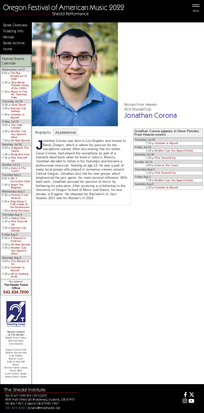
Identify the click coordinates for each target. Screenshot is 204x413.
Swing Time (18, 218)
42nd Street (18, 104)
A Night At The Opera (20, 149)
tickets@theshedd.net (44, 408)
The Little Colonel (16, 126)
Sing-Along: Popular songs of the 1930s (20, 85)
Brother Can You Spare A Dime (18, 134)
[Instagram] (184, 401)
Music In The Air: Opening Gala (19, 94)
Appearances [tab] (65, 132)
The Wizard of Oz (20, 263)
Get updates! (16, 281)
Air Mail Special (20, 140)
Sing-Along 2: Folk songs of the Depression (19, 204)
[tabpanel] (82, 170)
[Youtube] (191, 401)
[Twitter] (191, 395)
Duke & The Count (18, 170)
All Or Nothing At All (19, 275)
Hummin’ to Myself (18, 116)
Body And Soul (20, 154)
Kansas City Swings (18, 110)
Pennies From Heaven (20, 196)
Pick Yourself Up (19, 159)
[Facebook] (184, 395)
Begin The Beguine (17, 186)
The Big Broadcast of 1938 (18, 75)
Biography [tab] (43, 132)
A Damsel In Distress (18, 239)
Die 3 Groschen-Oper (20, 180)
